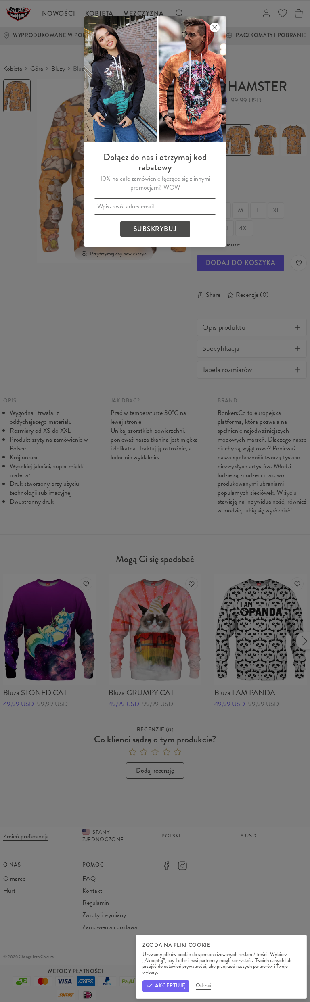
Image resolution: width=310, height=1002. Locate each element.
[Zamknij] (215, 27)
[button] (155, 501)
